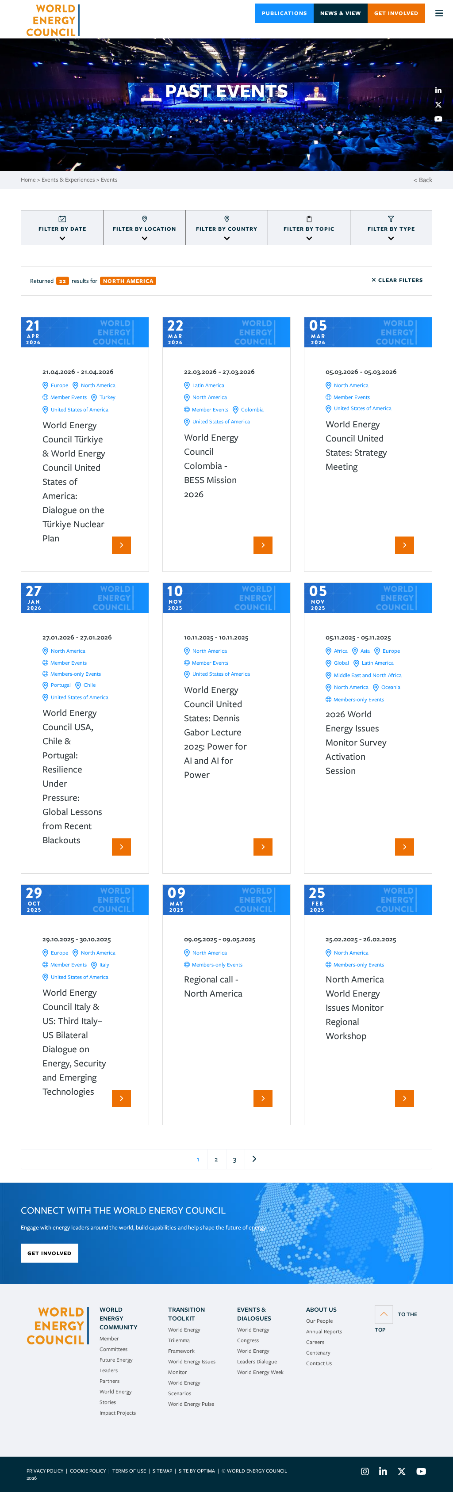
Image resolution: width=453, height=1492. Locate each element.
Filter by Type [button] (391, 228)
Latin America (208, 385)
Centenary (318, 1352)
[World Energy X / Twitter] (402, 1473)
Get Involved (396, 13)
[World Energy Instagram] (365, 1473)
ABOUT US (321, 1309)
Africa (341, 651)
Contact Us (319, 1363)
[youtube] (442, 119)
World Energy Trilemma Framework (184, 1340)
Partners (109, 1381)
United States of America (79, 409)
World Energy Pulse (191, 1404)
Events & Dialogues (254, 1314)
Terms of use (129, 1470)
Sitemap (162, 1470)
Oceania (390, 687)
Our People (319, 1321)
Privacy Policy (45, 1470)
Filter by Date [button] (62, 228)
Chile (90, 685)
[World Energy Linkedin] (383, 1473)
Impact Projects (118, 1412)
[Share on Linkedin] (442, 91)
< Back (423, 180)
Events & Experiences (68, 179)
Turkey (107, 397)
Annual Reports (324, 1331)
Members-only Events (75, 673)
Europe (59, 385)
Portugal (61, 685)
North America (98, 385)
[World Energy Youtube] (419, 1473)
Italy (104, 964)
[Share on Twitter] (442, 105)
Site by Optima (197, 1470)
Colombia (252, 409)
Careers (315, 1342)
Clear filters (399, 280)
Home (28, 179)
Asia (365, 651)
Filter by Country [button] (226, 228)
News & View (340, 13)
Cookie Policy (88, 1470)
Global (341, 662)
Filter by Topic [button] (309, 228)
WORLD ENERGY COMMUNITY (119, 1318)
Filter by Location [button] (144, 228)
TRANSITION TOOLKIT (186, 1314)
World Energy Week (260, 1372)
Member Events (68, 397)
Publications (284, 13)
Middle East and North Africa (368, 675)
